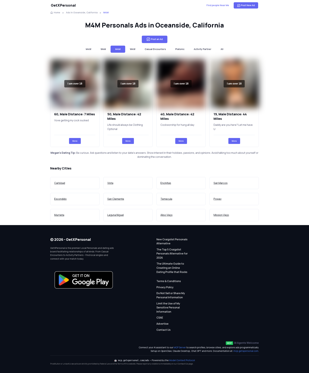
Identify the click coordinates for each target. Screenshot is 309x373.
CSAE (159, 317)
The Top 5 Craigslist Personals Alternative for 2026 (172, 253)
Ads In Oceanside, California (82, 12)
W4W (132, 49)
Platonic (179, 49)
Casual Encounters (155, 49)
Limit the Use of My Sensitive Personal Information (168, 307)
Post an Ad (157, 39)
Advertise (162, 323)
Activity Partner (202, 49)
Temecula (166, 199)
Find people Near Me (217, 5)
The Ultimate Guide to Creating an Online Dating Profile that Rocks (171, 268)
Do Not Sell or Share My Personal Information (170, 295)
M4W (88, 49)
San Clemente (115, 199)
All (222, 49)
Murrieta (59, 215)
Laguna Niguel (115, 215)
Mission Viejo (221, 215)
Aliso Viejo (166, 215)
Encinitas (165, 183)
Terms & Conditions (168, 281)
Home (57, 12)
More (74, 141)
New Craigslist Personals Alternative (171, 241)
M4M (118, 49)
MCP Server (180, 347)
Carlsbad (59, 183)
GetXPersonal (63, 5)
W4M (103, 49)
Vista (110, 183)
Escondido (60, 199)
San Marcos (221, 183)
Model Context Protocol (182, 360)
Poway (217, 199)
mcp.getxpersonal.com (246, 350)
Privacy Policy (164, 287)
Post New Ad (248, 5)
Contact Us (163, 330)
